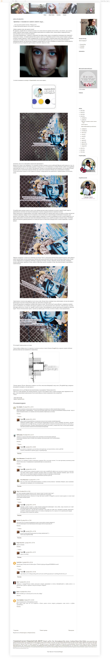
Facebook (82, 47)
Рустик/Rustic (33, 645)
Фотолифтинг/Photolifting (42, 645)
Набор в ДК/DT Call (83, 642)
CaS (72, 645)
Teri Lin (18, 520)
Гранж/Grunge (30, 642)
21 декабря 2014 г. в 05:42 (25, 591)
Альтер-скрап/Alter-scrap (92, 641)
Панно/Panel (69, 646)
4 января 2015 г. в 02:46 (29, 600)
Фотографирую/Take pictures (62, 641)
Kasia (18, 591)
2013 (82, 148)
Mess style (24, 642)
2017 (82, 110)
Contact (64, 15)
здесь (50, 302)
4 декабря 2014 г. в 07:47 (30, 552)
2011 (82, 152)
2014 (82, 116)
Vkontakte (82, 46)
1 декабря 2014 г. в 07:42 (29, 542)
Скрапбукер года (58, 645)
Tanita (21, 419)
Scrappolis (54, 348)
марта (83, 142)
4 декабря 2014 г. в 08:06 (30, 447)
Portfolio (59, 15)
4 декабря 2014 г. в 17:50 (34, 479)
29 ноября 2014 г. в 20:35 (28, 407)
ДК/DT (40, 641)
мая (82, 138)
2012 (82, 150)
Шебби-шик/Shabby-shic (66, 645)
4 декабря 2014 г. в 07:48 (30, 531)
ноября (83, 119)
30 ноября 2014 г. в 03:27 (30, 458)
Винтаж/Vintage (67, 642)
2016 (82, 112)
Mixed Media (82, 641)
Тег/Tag (62, 644)
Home (45, 15)
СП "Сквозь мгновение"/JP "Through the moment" (38, 644)
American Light (91, 642)
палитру (26, 80)
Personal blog (83, 44)
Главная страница (43, 630)
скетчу (41, 348)
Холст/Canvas (91, 646)
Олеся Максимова (21, 458)
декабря (83, 117)
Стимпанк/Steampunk (83, 645)
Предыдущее (71, 630)
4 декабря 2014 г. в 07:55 (30, 504)
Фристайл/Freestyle (17, 645)
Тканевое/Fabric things (80, 644)
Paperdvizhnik (33, 80)
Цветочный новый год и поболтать (88, 126)
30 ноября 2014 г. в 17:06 (26, 520)
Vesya (18, 491)
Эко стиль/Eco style (26, 645)
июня (83, 136)
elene (18, 582)
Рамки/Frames (76, 645)
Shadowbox (89, 645)
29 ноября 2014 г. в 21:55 (28, 434)
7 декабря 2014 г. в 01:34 (24, 582)
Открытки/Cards (32, 641)
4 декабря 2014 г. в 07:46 (30, 571)
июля (83, 134)
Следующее (15, 630)
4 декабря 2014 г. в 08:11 (30, 419)
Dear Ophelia (19, 407)
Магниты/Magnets (55, 646)
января (83, 145)
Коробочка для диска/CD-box (46, 646)
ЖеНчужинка (20, 434)
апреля (83, 140)
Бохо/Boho (88, 644)
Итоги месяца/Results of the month (28, 646)
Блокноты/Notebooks (17, 642)
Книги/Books (37, 646)
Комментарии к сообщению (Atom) (27, 632)
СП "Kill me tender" (75, 642)
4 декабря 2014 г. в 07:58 (30, 469)
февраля (83, 144)
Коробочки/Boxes (51, 645)
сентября (84, 130)
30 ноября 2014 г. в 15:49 (25, 491)
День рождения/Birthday (70, 644)
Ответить (19, 413)
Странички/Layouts (20, 399)
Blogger (61, 651)
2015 (82, 114)
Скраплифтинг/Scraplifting (55, 644)
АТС (15, 648)
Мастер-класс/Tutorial (63, 646)
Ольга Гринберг (20, 600)
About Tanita (51, 15)
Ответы (19, 416)
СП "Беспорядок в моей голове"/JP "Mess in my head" (44, 642)
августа (83, 132)
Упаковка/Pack (94, 644)
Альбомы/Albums (74, 641)
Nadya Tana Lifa (20, 542)
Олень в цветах (84, 124)
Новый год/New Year (48, 641)
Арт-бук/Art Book (60, 642)
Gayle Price (19, 562)
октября (83, 128)
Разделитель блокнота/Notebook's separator (80, 646)
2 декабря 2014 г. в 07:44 (27, 562)
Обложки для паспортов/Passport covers (22, 648)
